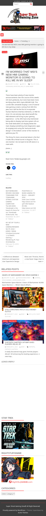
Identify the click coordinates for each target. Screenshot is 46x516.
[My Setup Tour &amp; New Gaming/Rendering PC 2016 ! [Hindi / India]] (14, 234)
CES (7, 100)
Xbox (23, 280)
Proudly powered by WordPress (14, 510)
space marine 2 (7, 280)
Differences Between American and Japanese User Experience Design (10, 259)
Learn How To (6, 288)
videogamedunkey (24, 278)
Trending (4, 52)
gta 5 (31, 314)
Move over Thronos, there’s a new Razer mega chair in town (34, 259)
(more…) (9, 148)
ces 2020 (36, 84)
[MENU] (2, 34)
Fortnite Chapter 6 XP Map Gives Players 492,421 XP (19, 343)
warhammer (17, 280)
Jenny (23, 314)
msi (22, 86)
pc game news (28, 86)
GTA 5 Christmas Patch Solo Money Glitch (20, 310)
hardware (9, 86)
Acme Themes (23, 513)
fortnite (32, 347)
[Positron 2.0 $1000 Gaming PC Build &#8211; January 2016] (30, 202)
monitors (16, 86)
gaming (37, 278)
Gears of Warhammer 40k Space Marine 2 (20, 275)
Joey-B (24, 84)
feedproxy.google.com (22, 159)
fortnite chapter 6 (11, 349)
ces (31, 84)
